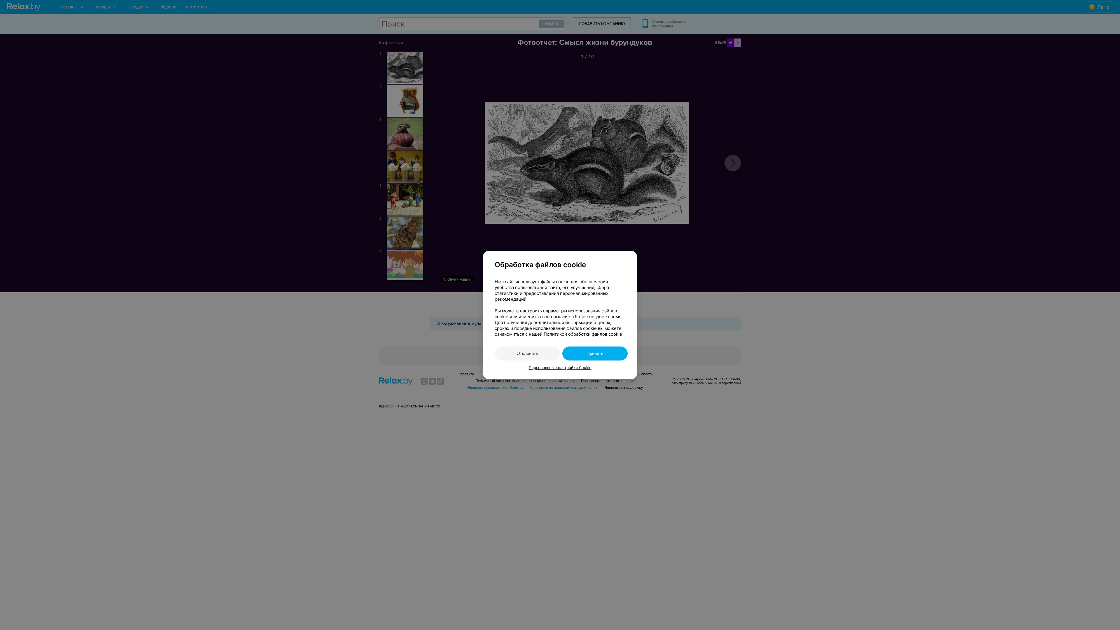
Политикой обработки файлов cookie (583, 334)
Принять (595, 353)
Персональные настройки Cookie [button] (560, 367)
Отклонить (527, 353)
